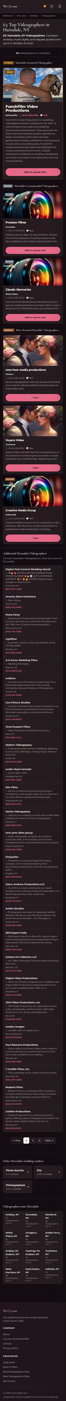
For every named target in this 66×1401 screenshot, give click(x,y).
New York (21, 16)
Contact (7, 1343)
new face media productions (26, 369)
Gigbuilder (9, 1362)
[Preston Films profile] (33, 204)
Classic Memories (18, 289)
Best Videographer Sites (16, 1376)
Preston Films (16, 222)
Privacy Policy (10, 1348)
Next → (49, 1140)
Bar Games (9, 1381)
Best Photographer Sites (16, 1371)
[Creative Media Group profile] (33, 491)
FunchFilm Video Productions (22, 108)
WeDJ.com (8, 16)
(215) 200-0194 (30, 115)
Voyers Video (15, 440)
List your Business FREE (16, 1338)
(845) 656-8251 (16, 448)
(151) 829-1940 (16, 518)
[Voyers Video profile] (33, 421)
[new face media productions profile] (33, 350)
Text (44, 115)
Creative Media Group (21, 510)
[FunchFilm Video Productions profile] (33, 85)
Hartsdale (34, 16)
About (6, 1334)
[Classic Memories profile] (33, 271)
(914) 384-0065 (16, 378)
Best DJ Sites (10, 1367)
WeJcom (10, 6)
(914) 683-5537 (16, 298)
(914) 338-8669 (16, 230)
